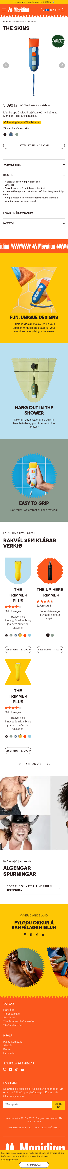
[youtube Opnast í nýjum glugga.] (43, 935)
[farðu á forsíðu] (22, 9)
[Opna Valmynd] (4, 9)
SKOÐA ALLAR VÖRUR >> (34, 764)
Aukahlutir (19, 22)
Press (6, 1049)
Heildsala (9, 1053)
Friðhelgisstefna (19, 1127)
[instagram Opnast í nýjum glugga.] (25, 935)
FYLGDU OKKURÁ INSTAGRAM (24, 967)
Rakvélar (8, 1009)
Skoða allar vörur (13, 1025)
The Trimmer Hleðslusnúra (18, 1021)
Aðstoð (7, 1045)
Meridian (7, 22)
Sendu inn (58, 1105)
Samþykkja (34, 1164)
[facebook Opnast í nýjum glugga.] (31, 935)
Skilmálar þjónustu (47, 1127)
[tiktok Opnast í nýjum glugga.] (37, 935)
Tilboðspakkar (11, 1013)
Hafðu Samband (12, 1041)
